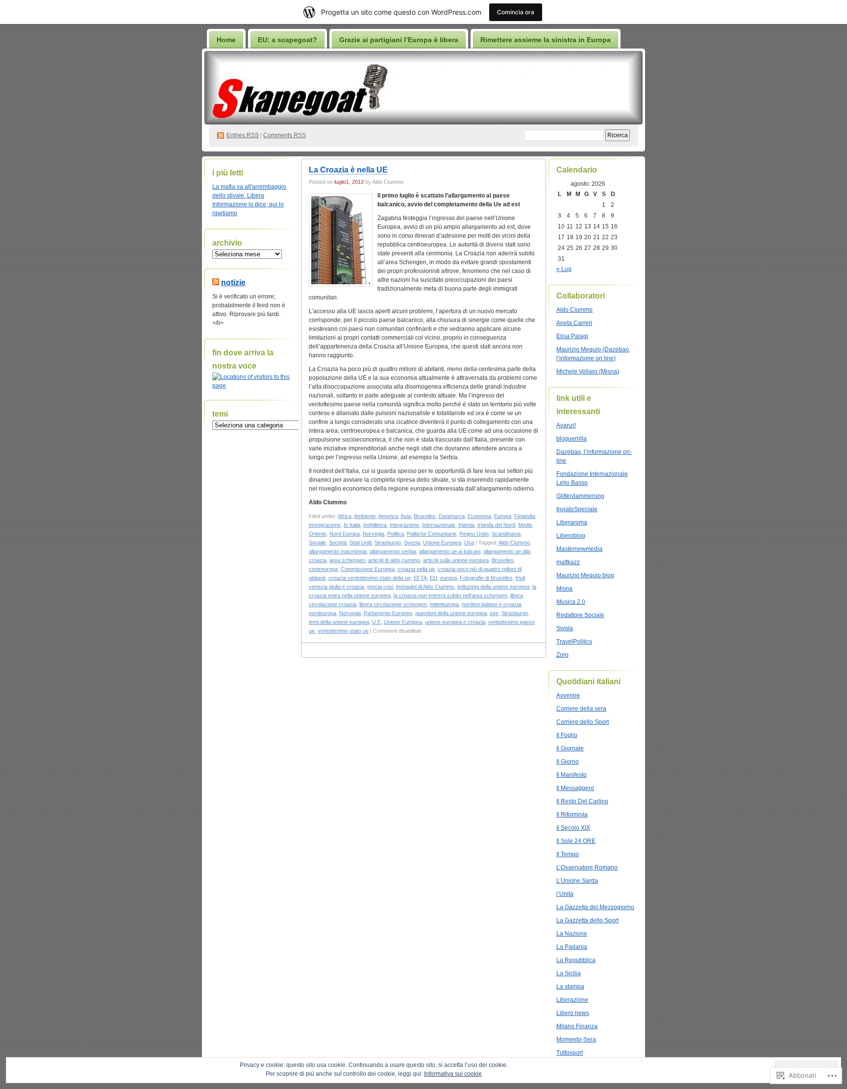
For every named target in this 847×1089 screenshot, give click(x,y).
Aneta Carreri (574, 323)
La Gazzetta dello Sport (587, 920)
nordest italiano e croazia (491, 604)
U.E (376, 622)
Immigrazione (325, 525)
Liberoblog (570, 535)
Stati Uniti (360, 542)
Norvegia (373, 534)
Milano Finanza (577, 1026)
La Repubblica (576, 960)
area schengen (347, 560)
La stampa (570, 986)
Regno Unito (474, 534)
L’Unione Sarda (577, 880)
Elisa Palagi (572, 336)
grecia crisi (380, 587)
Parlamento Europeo (388, 613)
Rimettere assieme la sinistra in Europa (545, 40)
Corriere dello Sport (582, 721)
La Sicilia (568, 973)
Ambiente (365, 516)
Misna (564, 588)
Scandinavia (506, 534)
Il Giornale (570, 748)
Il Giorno (567, 761)
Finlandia (524, 516)
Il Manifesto (571, 774)
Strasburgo (387, 542)
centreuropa (323, 569)
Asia (405, 516)
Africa (344, 516)
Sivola (564, 628)
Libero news (572, 1013)
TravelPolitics (574, 641)
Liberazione (572, 999)
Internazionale (438, 525)
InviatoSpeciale (577, 509)
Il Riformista (572, 814)
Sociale (317, 542)
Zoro (562, 654)
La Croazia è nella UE (348, 170)
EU (433, 578)
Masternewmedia (579, 548)
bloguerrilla (571, 438)
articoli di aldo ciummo (394, 560)
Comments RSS (284, 135)
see (494, 613)
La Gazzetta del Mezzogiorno (595, 907)
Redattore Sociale (580, 615)
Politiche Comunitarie (431, 534)
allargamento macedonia (338, 551)
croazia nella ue (416, 569)
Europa (502, 516)
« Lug (564, 269)
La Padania (571, 946)
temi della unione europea (339, 622)
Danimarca (452, 516)
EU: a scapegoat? (287, 40)
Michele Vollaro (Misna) (587, 371)
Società (338, 542)
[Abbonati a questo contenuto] (215, 282)
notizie (233, 282)
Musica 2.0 (570, 601)
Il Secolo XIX (573, 827)
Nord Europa (344, 534)
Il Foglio (566, 735)
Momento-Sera (576, 1039)
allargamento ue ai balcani (449, 551)
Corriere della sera (581, 708)
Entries (242, 135)
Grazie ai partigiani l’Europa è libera (398, 40)
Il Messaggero (575, 788)
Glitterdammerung (580, 496)
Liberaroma (571, 522)
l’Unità (564, 894)
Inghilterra (375, 525)
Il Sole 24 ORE (576, 841)
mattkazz (568, 562)
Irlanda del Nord (496, 525)
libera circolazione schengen (393, 604)
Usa (469, 542)
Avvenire (568, 695)
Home (226, 40)
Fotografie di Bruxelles (486, 578)
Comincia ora (515, 12)
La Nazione (571, 933)
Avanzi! (566, 425)
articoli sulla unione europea (456, 560)
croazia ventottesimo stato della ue (369, 578)
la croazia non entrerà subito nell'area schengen (450, 595)
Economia (479, 516)
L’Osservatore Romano (587, 867)
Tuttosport (569, 1052)
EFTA (420, 578)
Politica (395, 534)
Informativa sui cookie (453, 1073)
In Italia (352, 525)
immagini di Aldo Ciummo (425, 587)
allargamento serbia (393, 551)
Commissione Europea (368, 569)
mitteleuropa (444, 604)
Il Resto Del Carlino (582, 801)
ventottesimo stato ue (343, 631)
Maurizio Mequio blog (585, 575)
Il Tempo (567, 854)
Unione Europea (442, 542)
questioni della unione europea (451, 613)
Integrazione (404, 525)
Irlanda (466, 525)
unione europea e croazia (455, 622)
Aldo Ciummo (514, 542)
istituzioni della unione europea (493, 587)
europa (448, 578)
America (388, 516)
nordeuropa (322, 613)
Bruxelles (425, 516)
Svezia (412, 542)
